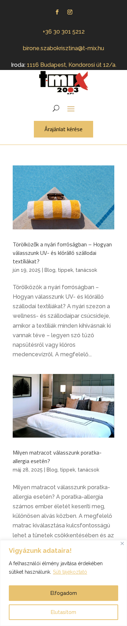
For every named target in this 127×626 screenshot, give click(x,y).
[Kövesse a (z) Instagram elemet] (70, 12)
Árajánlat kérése (63, 129)
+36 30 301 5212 (64, 31)
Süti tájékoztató (70, 572)
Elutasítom (63, 612)
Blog (49, 270)
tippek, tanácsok (77, 270)
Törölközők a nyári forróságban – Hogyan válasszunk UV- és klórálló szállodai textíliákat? (62, 252)
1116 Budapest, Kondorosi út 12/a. (71, 65)
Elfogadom (63, 593)
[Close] (122, 543)
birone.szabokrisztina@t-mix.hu (63, 48)
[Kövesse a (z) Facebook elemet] (57, 12)
